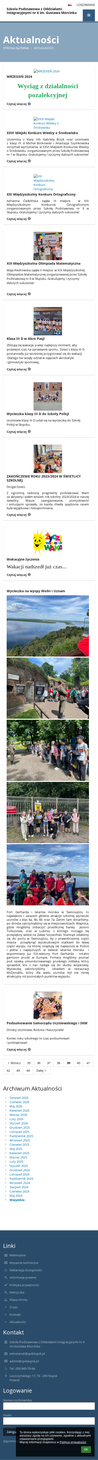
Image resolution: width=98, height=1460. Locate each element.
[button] (89, 15)
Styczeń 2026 (19, 1123)
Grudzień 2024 (20, 1170)
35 (28, 1063)
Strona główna (16, 48)
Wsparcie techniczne (24, 1263)
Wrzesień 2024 (20, 1183)
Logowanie (86, 5)
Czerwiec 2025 (19, 1144)
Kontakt (15, 1314)
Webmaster (18, 1255)
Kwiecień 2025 (19, 1153)
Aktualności (44, 48)
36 (38, 1063)
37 (48, 1063)
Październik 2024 (21, 1178)
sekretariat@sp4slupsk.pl (27, 1353)
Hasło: (7, 1415)
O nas (14, 1307)
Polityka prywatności (24, 1285)
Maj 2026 (16, 1106)
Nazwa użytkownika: (17, 1400)
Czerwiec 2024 (19, 1191)
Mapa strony (19, 1300)
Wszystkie (17, 1200)
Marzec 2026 (18, 1115)
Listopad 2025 (19, 1132)
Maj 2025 (16, 1149)
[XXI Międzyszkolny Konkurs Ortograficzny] (48, 182)
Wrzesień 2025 (20, 1140)
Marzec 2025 (18, 1157)
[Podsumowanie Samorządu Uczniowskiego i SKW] (48, 1005)
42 (8, 1070)
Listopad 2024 (19, 1174)
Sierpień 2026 (19, 1098)
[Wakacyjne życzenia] (48, 542)
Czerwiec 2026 (19, 1102)
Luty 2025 (16, 1161)
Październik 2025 (21, 1136)
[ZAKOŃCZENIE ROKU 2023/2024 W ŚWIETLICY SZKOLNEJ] (48, 459)
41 (88, 1063)
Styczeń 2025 (19, 1166)
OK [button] (86, 1449)
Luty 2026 (16, 1119)
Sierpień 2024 (19, 1187)
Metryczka (17, 1292)
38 (58, 1063)
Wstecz (16, 1063)
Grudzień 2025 (20, 1127)
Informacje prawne (23, 1277)
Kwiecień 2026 (19, 1110)
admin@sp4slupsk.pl (24, 1361)
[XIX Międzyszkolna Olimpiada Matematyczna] (48, 246)
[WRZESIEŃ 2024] (48, 71)
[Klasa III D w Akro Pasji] (48, 321)
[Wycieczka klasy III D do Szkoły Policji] (48, 396)
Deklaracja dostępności (26, 1270)
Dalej (39, 1070)
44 (28, 1070)
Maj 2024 (16, 1195)
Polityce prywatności (73, 1442)
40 (78, 1063)
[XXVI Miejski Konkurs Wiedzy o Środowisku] (48, 123)
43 (18, 1070)
